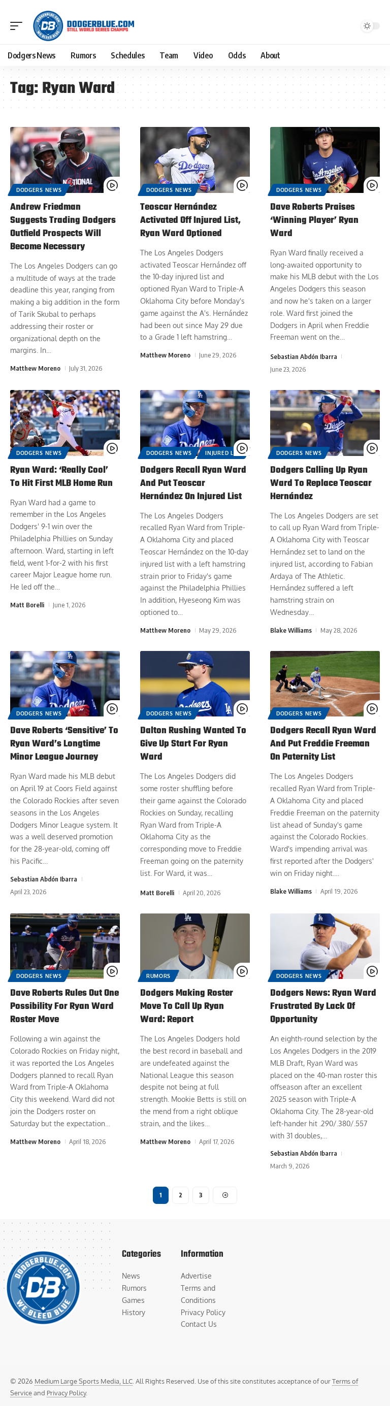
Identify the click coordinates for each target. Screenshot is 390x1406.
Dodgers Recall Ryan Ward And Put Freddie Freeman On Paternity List (323, 744)
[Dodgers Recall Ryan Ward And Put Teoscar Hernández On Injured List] (195, 423)
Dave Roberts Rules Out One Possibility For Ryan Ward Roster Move (64, 1006)
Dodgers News (38, 190)
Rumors (158, 976)
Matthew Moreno (35, 368)
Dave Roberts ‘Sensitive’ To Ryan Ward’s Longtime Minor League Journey (64, 744)
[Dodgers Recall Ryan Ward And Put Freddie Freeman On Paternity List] (325, 684)
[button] (18, 26)
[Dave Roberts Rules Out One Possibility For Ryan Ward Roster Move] (65, 946)
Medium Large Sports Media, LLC (84, 1381)
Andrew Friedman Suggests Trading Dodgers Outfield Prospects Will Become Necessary (63, 227)
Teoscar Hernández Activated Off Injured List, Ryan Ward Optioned (190, 220)
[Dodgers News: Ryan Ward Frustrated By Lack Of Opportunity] (325, 946)
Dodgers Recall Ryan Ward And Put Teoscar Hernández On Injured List (193, 483)
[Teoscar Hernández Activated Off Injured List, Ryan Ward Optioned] (195, 160)
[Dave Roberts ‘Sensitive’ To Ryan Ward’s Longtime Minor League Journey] (65, 684)
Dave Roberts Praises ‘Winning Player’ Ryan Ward (314, 220)
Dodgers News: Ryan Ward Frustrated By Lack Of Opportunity (323, 1006)
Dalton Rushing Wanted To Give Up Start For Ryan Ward (193, 744)
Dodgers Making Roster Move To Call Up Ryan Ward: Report (186, 1006)
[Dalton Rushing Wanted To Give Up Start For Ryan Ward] (195, 684)
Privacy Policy (66, 1393)
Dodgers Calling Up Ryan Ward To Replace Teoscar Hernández (321, 483)
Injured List (223, 453)
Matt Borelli (27, 605)
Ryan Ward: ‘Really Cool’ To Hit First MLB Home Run (61, 477)
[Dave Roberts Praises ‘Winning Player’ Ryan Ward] (325, 160)
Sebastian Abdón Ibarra (303, 356)
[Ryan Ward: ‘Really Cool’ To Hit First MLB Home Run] (65, 423)
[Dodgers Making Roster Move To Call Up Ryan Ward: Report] (195, 946)
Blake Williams (291, 630)
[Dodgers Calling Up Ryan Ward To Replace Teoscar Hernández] (325, 423)
